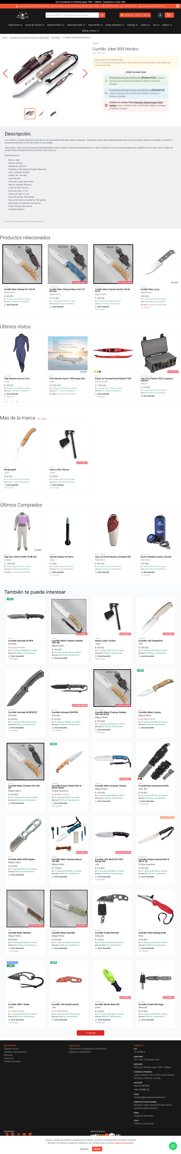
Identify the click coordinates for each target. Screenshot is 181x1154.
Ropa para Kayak (74, 25)
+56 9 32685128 (130, 6)
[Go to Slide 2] (41, 113)
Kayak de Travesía (33, 25)
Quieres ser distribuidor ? (80, 1052)
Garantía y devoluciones (15, 1052)
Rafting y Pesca (89, 31)
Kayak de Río (94, 25)
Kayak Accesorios (113, 25)
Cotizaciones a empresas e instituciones (87, 1048)
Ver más (92, 1033)
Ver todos (42, 418)
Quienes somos (11, 1048)
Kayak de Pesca (54, 25)
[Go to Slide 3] (53, 113)
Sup (154, 25)
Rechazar (84, 1149)
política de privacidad (123, 1143)
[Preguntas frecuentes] (177, 6)
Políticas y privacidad (144, 1123)
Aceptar (97, 1149)
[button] (45, 73)
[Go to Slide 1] (29, 113)
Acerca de (9, 1058)
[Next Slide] (85, 73)
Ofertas (138, 15)
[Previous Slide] (5, 73)
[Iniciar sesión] (160, 15)
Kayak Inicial (14, 25)
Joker (95, 43)
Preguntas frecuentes (144, 1115)
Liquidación (128, 15)
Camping (131, 25)
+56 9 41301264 (112, 6)
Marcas (147, 15)
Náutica (165, 25)
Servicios (8, 1055)
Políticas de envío (12, 1061)
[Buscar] (102, 15)
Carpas (144, 25)
